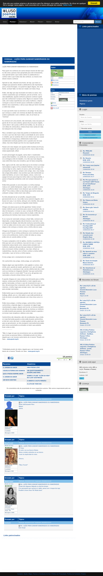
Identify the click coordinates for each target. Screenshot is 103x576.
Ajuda (26, 574)
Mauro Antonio (88, 262)
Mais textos (55, 80)
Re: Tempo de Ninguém (91, 193)
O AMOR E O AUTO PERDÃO (36, 381)
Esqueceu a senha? (90, 135)
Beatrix (82, 294)
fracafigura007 (88, 228)
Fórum (40, 22)
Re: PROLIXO (87, 151)
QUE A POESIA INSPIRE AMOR (13, 374)
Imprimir (55, 105)
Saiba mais (67, 5)
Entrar (57, 22)
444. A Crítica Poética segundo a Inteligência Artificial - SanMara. (88, 332)
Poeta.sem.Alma (88, 174)
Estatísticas (56, 85)
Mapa (30, 574)
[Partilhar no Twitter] (12, 358)
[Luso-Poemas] (13, 13)
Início (5, 22)
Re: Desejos (87, 172)
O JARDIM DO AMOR (10, 367)
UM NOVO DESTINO (9, 380)
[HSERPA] (62, 73)
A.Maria (85, 209)
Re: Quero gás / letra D (90, 207)
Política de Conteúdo (73, 574)
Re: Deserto (87, 158)
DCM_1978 (86, 160)
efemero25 (86, 167)
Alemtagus (86, 188)
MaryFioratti (9, 443)
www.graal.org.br (13, 339)
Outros (48, 22)
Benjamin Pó (84, 308)
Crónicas (8, 59)
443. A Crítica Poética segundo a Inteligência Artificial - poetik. (88, 346)
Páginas (82, 104)
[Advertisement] (19, 41)
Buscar (98, 22)
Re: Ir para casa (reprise (91, 165)
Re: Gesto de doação (90, 260)
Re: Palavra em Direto (90, 200)
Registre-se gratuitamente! (90, 137)
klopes (85, 202)
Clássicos (22, 22)
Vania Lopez (9, 481)
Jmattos (7, 399)
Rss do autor (55, 82)
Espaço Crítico (85, 336)
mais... (81, 378)
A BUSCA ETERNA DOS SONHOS (14, 370)
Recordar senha (86, 128)
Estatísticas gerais (86, 101)
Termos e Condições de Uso (42, 574)
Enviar (54, 102)
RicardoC (86, 153)
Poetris (83, 574)
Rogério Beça (87, 237)
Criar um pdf (56, 108)
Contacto (20, 574)
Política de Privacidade (59, 574)
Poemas (12, 22)
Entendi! (94, 3)
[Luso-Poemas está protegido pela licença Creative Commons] (83, 389)
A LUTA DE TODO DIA (34, 384)
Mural (32, 22)
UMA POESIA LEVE (33, 367)
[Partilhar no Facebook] (9, 358)
